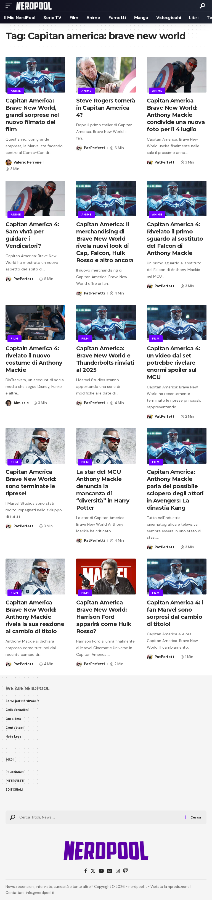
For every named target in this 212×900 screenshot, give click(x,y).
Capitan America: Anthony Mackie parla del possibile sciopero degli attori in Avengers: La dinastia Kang (175, 490)
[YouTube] (101, 871)
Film (14, 338)
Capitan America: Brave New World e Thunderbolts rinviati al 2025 (105, 359)
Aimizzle (21, 403)
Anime (16, 91)
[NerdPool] (34, 6)
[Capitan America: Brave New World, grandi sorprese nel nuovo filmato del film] (35, 75)
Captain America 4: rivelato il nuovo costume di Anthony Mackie (34, 359)
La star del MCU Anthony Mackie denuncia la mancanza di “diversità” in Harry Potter (102, 490)
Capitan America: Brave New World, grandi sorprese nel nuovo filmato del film (32, 115)
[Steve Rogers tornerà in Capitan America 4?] (106, 75)
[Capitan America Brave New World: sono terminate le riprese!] (35, 446)
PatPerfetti (94, 148)
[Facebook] (86, 871)
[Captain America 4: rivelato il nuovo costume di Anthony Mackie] (35, 323)
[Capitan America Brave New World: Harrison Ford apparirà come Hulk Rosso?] (106, 576)
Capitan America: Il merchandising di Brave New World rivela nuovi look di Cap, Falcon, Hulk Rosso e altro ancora (105, 242)
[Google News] (110, 871)
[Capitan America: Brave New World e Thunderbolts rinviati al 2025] (106, 323)
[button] (10, 6)
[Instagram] (117, 871)
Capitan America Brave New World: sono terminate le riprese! (31, 483)
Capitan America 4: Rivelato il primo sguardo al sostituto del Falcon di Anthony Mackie (175, 238)
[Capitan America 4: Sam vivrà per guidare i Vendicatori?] (35, 199)
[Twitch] (125, 871)
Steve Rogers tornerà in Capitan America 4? (105, 107)
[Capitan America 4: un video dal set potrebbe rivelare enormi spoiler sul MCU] (176, 323)
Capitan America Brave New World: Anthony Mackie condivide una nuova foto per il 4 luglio (176, 115)
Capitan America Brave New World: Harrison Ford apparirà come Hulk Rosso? (103, 617)
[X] (93, 871)
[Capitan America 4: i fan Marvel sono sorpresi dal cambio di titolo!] (176, 576)
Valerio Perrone (27, 162)
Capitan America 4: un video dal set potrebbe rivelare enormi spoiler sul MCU (173, 362)
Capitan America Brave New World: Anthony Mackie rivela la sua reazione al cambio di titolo (35, 617)
